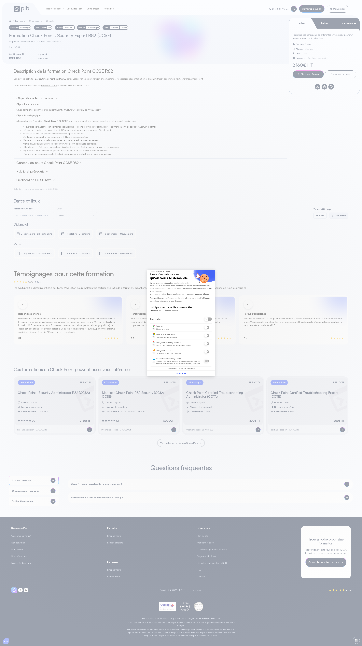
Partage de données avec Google (165, 310)
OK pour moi (181, 373)
